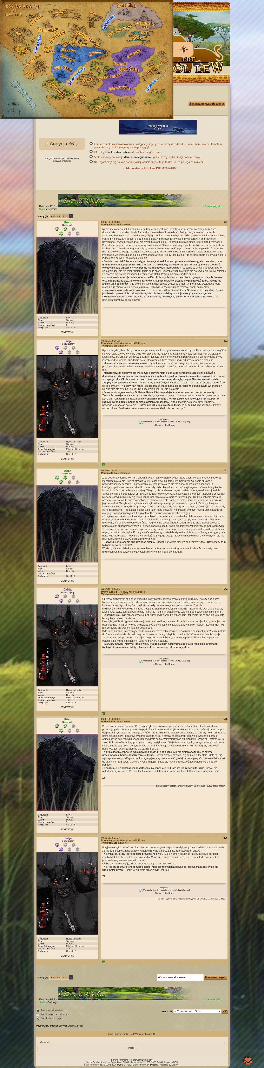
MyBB (99, 1064)
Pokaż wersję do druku (52, 1010)
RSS (154, 1034)
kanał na (117, 152)
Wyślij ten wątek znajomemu (55, 1014)
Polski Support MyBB (167, 1062)
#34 (225, 589)
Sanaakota (116, 1062)
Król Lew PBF (47, 206)
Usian (222, 786)
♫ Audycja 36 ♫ (62, 143)
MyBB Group (123, 1064)
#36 (225, 838)
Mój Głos (164, 419)
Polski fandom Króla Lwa (120, 1034)
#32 (225, 340)
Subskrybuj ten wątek (52, 1018)
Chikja (222, 898)
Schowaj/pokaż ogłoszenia (207, 103)
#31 (225, 222)
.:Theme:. (158, 425)
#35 (225, 719)
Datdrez (154, 1064)
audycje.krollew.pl (62, 161)
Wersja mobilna (142, 1034)
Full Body (169, 425)
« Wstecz (55, 216)
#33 (225, 470)
